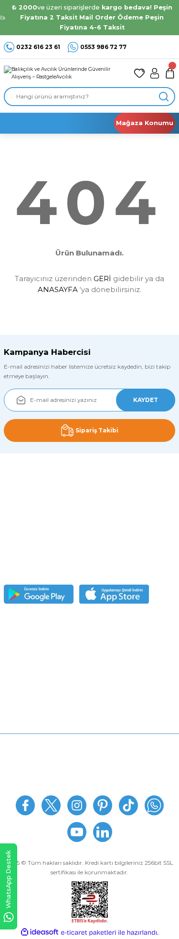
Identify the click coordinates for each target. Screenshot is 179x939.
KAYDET (145, 399)
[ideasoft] (40, 932)
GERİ (102, 278)
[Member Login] (154, 73)
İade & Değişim (89, 770)
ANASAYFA (58, 289)
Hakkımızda (89, 742)
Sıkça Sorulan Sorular (89, 756)
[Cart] (170, 73)
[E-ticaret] (88, 932)
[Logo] (65, 73)
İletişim (89, 784)
